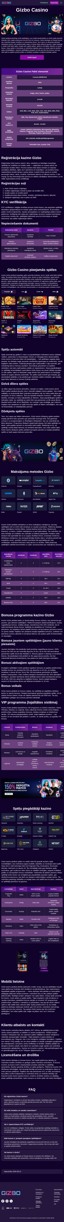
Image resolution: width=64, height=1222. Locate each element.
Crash (38, 291)
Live (23, 291)
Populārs (7, 291)
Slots (54, 291)
